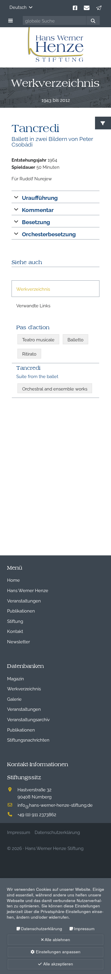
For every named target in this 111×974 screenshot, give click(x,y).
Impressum (84, 928)
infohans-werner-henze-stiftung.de (55, 805)
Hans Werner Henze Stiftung (54, 848)
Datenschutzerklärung (41, 928)
